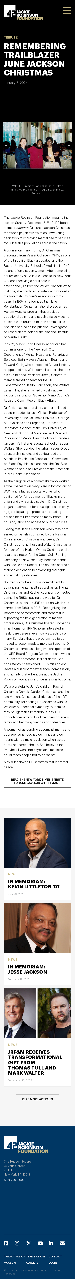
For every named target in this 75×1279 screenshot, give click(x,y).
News (13, 874)
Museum (10, 1262)
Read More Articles (37, 1099)
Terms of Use (36, 1256)
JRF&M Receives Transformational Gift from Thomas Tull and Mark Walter (35, 1063)
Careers (32, 1262)
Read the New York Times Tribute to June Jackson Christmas (37, 781)
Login (53, 1262)
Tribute (11, 37)
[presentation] (6, 145)
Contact (55, 1256)
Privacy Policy (14, 1256)
